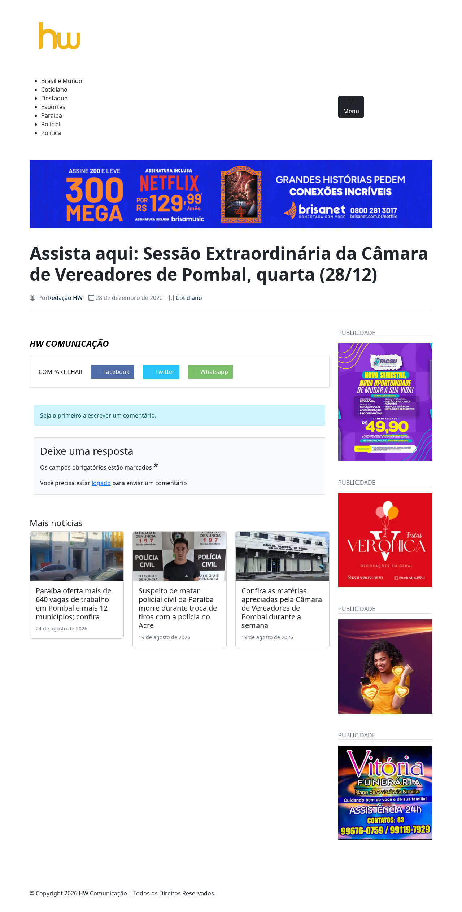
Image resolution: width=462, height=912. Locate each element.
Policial (50, 124)
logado (101, 483)
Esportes (53, 107)
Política (51, 133)
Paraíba (51, 115)
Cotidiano (54, 89)
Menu (351, 111)
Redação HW (65, 298)
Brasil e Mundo (61, 81)
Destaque (54, 98)
